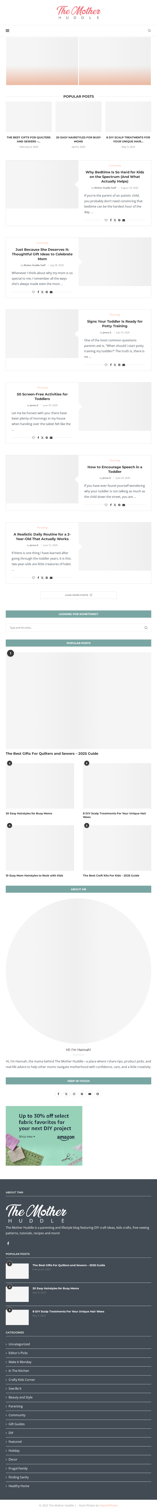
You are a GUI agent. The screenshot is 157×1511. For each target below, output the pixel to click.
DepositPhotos (109, 1505)
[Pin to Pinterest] (119, 220)
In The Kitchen (19, 1371)
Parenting (16, 1406)
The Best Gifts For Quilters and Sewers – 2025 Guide (52, 753)
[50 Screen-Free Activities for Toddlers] (114, 406)
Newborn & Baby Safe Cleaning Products (42, 77)
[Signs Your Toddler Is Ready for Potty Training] (42, 334)
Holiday (14, 1451)
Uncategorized (19, 1344)
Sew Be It (15, 1388)
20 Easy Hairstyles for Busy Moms (29, 813)
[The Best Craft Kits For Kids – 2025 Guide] (115, 61)
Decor (13, 1459)
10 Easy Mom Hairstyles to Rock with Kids (34, 875)
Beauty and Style (21, 1397)
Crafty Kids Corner (22, 1380)
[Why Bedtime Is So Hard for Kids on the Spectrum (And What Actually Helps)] (42, 184)
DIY (11, 1433)
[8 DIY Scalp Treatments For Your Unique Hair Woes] (128, 116)
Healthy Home (19, 1486)
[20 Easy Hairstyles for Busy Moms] (78, 116)
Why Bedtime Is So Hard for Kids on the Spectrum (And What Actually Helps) (115, 177)
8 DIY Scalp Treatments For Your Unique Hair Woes (114, 815)
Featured (15, 1442)
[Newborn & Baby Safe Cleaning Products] (42, 61)
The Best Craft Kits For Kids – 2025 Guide (115, 77)
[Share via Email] (123, 220)
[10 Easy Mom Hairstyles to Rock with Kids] (40, 848)
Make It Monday (20, 1362)
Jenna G (107, 332)
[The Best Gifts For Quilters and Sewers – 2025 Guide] (29, 116)
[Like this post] (106, 220)
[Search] (149, 30)
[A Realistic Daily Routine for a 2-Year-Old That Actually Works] (114, 547)
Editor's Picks (18, 1353)
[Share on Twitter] (115, 220)
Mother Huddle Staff (105, 187)
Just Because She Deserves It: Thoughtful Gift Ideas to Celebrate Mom (42, 254)
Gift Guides (17, 1424)
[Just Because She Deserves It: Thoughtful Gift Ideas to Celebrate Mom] (114, 262)
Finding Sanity (19, 1477)
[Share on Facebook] (111, 220)
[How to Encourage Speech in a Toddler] (42, 479)
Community (17, 1415)
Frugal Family (18, 1468)
